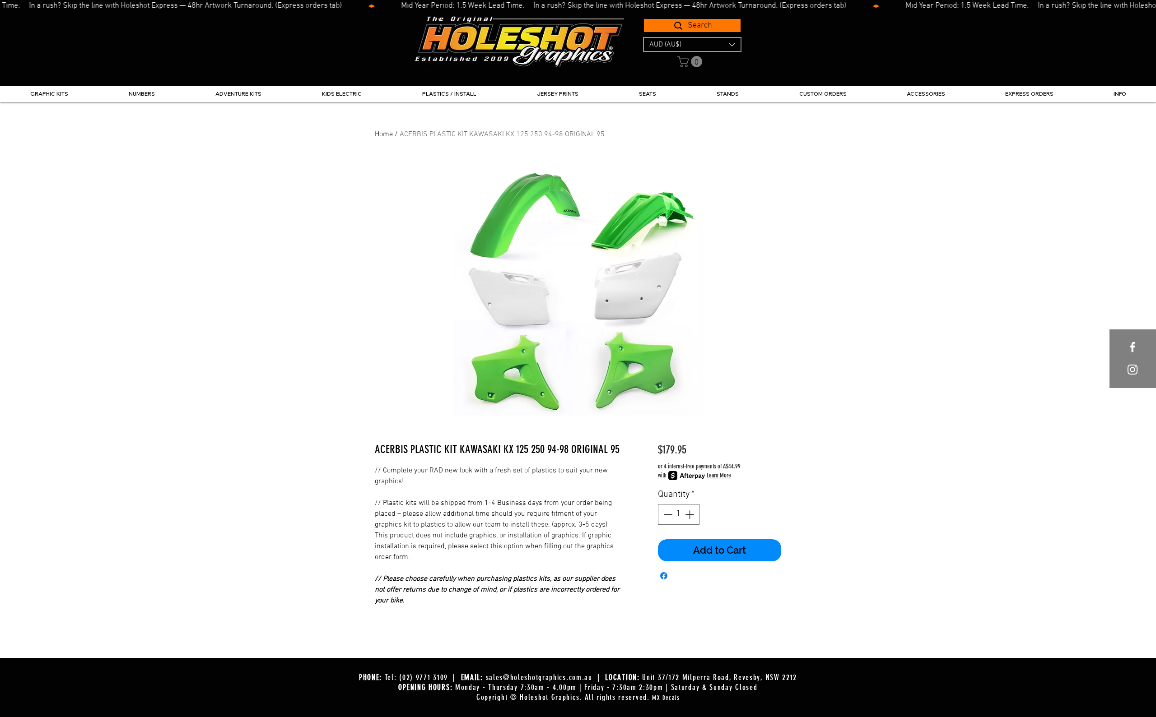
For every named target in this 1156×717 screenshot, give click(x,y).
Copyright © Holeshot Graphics (527, 697)
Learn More (719, 475)
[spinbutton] (679, 514)
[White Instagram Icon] (1132, 369)
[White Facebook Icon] (1132, 347)
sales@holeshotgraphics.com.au (539, 677)
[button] (692, 44)
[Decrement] (667, 514)
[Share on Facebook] (663, 575)
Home (384, 134)
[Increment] (690, 514)
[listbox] (692, 44)
